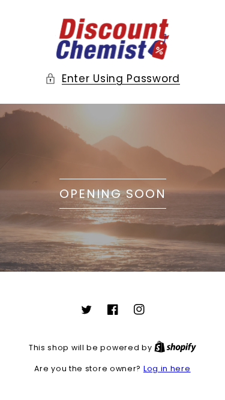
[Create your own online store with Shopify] (175, 347)
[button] (112, 78)
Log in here (167, 368)
